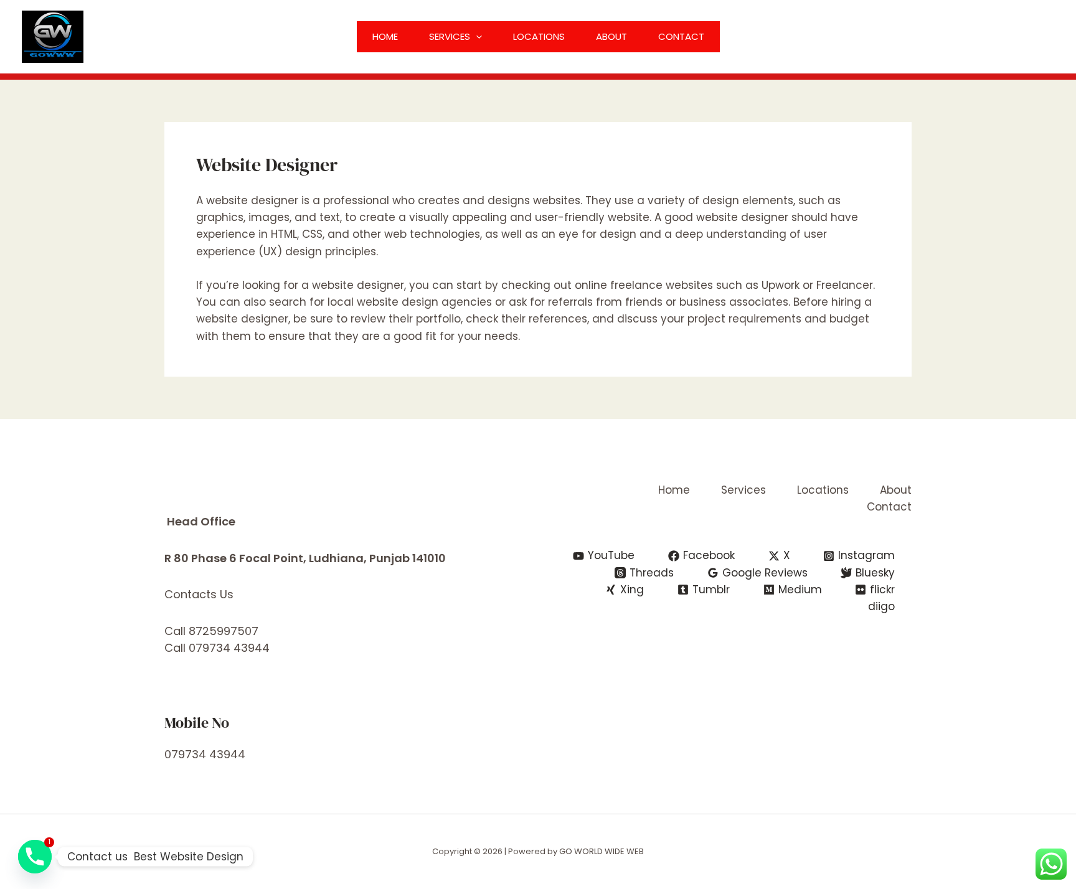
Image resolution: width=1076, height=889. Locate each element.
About (611, 36)
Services (449, 36)
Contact (681, 36)
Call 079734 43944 (217, 648)
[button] (476, 36)
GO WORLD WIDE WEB (601, 851)
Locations (539, 36)
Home (385, 36)
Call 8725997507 (211, 631)
